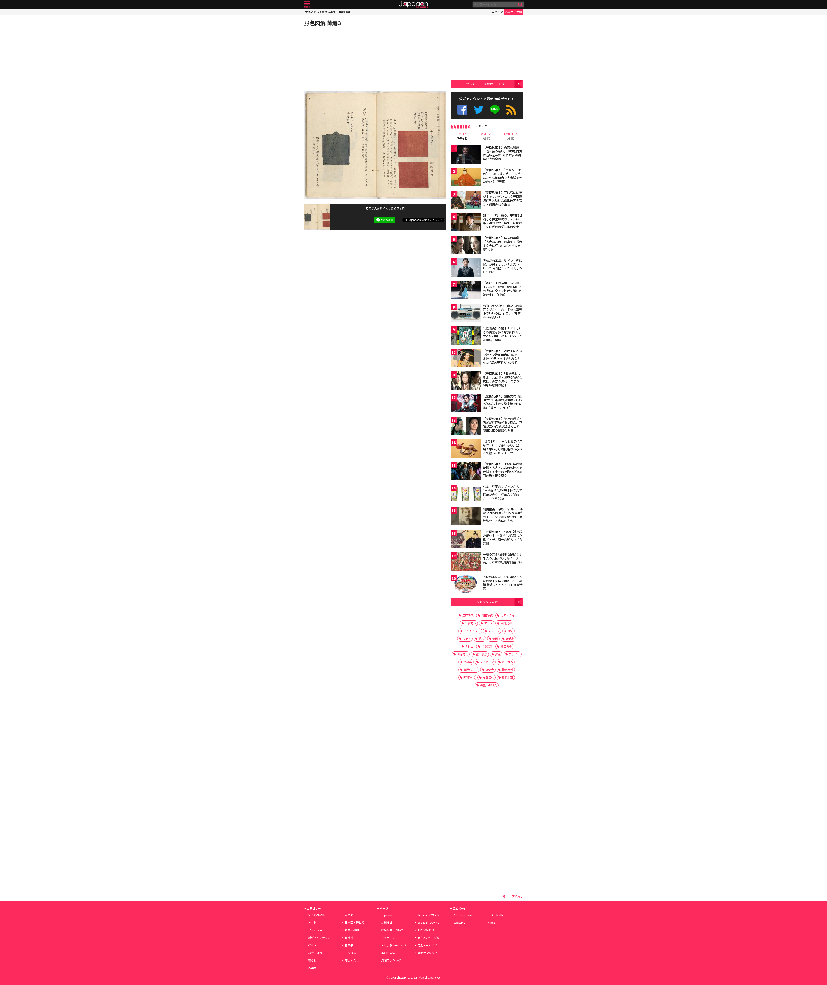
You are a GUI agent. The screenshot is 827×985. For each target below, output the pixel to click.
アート (312, 922)
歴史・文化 (352, 960)
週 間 (486, 136)
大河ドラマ (508, 615)
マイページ (388, 937)
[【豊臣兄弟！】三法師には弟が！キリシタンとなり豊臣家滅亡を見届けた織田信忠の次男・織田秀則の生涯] (466, 200)
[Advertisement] (339, 58)
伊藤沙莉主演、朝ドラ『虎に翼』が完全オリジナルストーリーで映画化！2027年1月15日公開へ (502, 266)
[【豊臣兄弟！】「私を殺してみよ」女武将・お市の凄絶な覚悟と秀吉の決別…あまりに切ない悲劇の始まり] (466, 381)
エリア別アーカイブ (393, 945)
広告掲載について (392, 930)
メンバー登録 (513, 12)
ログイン (497, 12)
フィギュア (487, 662)
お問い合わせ (426, 930)
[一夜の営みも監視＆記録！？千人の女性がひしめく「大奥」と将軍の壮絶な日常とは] (466, 562)
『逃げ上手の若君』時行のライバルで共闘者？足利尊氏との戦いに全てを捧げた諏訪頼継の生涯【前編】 (502, 289)
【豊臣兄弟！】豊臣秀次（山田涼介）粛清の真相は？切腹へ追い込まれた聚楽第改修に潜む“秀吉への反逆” (502, 402)
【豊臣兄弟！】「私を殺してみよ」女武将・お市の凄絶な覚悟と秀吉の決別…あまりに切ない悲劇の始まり (502, 379)
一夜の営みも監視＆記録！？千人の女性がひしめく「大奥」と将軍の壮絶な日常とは (502, 558)
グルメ (312, 945)
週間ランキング (427, 953)
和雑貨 (349, 937)
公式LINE (495, 110)
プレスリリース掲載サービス (485, 84)
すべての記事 (316, 915)
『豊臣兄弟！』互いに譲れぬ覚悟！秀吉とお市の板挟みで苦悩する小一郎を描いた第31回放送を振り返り (502, 469)
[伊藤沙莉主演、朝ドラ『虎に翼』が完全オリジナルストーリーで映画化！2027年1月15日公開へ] (466, 268)
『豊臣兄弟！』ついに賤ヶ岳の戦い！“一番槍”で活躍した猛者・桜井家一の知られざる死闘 (502, 537)
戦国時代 (487, 615)
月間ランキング (391, 960)
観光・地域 (315, 953)
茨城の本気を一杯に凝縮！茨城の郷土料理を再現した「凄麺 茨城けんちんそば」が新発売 (503, 583)
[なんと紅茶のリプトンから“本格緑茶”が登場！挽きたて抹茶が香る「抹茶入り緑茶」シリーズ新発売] (466, 494)
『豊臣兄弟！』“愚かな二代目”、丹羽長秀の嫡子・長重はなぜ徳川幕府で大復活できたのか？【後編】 (502, 176)
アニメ (488, 623)
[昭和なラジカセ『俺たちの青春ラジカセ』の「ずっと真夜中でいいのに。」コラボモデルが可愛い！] (466, 313)
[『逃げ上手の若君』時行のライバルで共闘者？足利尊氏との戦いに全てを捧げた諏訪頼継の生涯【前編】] (466, 291)
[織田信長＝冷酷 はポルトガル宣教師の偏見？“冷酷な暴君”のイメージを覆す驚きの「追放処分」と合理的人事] (466, 517)
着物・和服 (352, 930)
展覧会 (489, 670)
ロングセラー (471, 631)
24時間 (462, 136)
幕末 (481, 639)
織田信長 (506, 646)
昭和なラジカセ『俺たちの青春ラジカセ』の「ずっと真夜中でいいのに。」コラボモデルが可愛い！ (502, 311)
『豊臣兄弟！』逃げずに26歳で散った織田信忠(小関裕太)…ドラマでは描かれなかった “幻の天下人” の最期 (502, 356)
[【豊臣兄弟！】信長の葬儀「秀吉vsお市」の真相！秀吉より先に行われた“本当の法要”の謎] (466, 245)
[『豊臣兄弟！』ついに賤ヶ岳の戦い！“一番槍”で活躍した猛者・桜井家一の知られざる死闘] (466, 539)
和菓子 (349, 945)
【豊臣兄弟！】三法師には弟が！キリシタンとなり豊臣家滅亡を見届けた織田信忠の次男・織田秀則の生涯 (502, 198)
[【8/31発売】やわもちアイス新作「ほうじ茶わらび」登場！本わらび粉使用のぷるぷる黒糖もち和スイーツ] (466, 449)
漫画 (495, 639)
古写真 (312, 968)
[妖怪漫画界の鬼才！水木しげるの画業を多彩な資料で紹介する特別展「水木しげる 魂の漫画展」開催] (466, 336)
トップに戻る (514, 896)
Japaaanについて (429, 922)
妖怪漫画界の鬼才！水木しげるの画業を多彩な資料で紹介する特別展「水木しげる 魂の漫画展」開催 (503, 334)
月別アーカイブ (427, 945)
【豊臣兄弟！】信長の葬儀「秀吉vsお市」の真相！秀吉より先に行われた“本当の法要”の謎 (502, 243)
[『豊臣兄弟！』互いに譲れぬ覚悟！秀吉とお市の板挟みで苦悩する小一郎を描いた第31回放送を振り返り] (466, 472)
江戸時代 (467, 615)
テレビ (469, 646)
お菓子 (466, 639)
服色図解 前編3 (322, 23)
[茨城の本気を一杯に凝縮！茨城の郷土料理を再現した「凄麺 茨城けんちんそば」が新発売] (466, 585)
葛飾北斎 (507, 677)
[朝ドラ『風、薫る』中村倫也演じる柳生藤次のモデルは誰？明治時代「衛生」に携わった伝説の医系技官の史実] (466, 223)
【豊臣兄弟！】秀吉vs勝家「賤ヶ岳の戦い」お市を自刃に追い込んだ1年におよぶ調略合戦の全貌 (502, 153)
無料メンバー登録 (429, 937)
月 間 (511, 136)
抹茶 (498, 654)
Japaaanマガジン (429, 915)
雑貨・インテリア (319, 937)
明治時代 (462, 654)
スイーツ (493, 631)
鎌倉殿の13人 (488, 685)
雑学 (510, 631)
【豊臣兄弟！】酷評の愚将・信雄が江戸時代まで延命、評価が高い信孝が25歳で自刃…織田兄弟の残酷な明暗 (503, 424)
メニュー (307, 4)
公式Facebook (462, 110)
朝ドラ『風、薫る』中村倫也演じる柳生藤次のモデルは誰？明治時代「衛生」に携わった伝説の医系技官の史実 (502, 221)
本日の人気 (388, 953)
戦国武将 (506, 623)
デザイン (514, 654)
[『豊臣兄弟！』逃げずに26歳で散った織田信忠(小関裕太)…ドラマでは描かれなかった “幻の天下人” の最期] (466, 358)
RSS (511, 110)
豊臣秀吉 (507, 662)
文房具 (467, 662)
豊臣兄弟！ (470, 670)
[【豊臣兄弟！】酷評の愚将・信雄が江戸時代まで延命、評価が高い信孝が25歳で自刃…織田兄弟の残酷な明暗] (466, 426)
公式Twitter (479, 110)
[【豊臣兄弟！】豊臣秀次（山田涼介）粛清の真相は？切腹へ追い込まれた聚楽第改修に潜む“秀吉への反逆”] (466, 404)
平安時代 (470, 623)
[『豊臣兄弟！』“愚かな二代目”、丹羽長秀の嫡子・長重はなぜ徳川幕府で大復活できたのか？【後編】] (466, 178)
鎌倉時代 (507, 670)
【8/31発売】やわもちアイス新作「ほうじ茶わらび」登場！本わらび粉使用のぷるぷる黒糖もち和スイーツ (502, 447)
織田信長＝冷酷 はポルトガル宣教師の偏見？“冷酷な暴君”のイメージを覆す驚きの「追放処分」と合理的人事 (503, 515)
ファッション (316, 930)
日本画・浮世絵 (354, 922)
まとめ (349, 915)
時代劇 (510, 639)
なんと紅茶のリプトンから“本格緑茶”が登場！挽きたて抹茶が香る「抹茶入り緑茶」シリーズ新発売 (502, 492)
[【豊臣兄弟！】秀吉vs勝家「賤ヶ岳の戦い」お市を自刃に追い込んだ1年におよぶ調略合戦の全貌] (466, 155)
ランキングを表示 (486, 602)
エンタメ (350, 953)
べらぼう (487, 646)
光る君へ (488, 677)
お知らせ (386, 922)
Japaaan (413, 4)
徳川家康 (481, 654)
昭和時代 (469, 677)
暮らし (312, 960)
